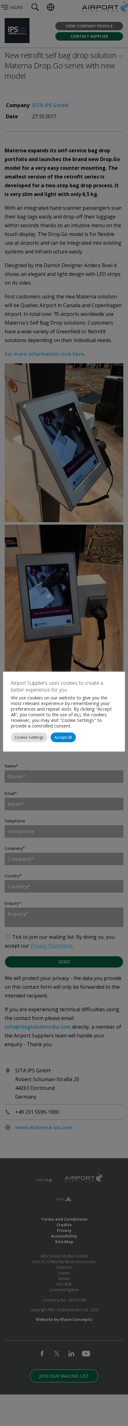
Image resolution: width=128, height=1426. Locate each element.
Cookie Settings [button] (29, 737)
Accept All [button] (63, 737)
